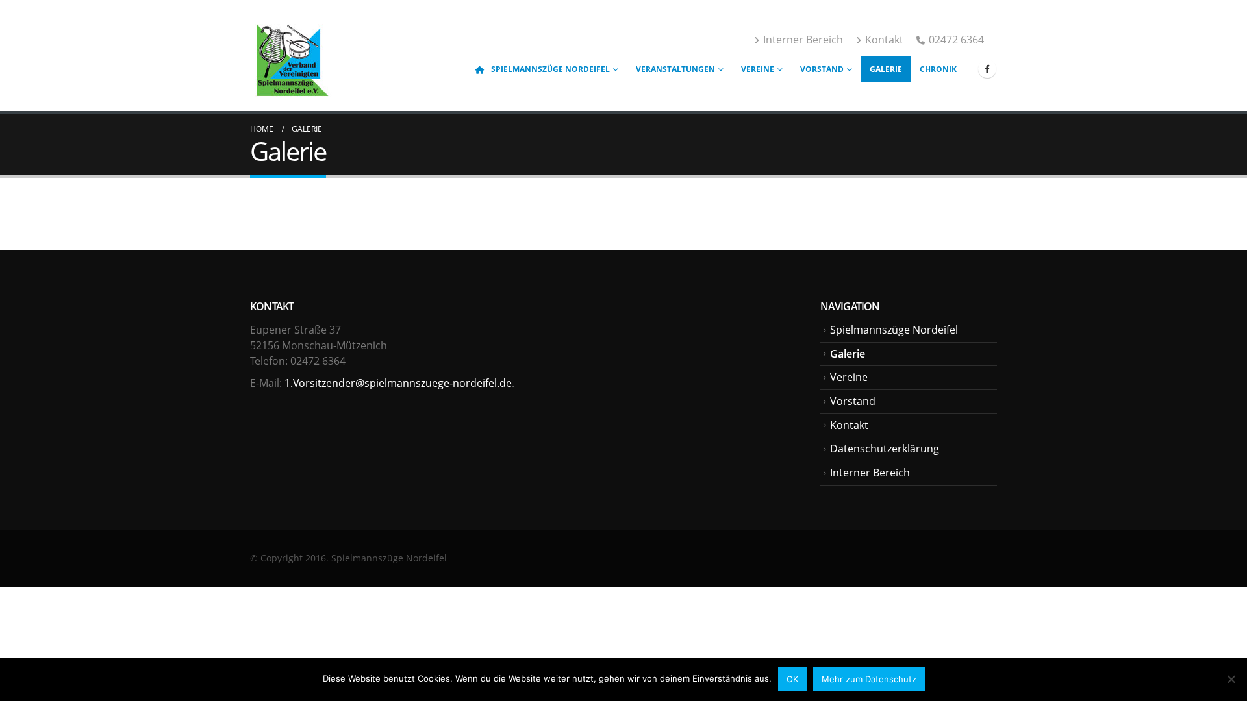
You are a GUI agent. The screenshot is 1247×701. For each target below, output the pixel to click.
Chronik (938, 69)
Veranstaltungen (675, 69)
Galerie (886, 69)
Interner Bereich (803, 39)
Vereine (757, 69)
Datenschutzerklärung (884, 448)
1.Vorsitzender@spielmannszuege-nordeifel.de (398, 383)
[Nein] (1230, 678)
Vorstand (822, 69)
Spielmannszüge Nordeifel (550, 69)
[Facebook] (987, 69)
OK (792, 679)
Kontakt (884, 39)
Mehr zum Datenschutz (869, 679)
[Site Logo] (291, 57)
